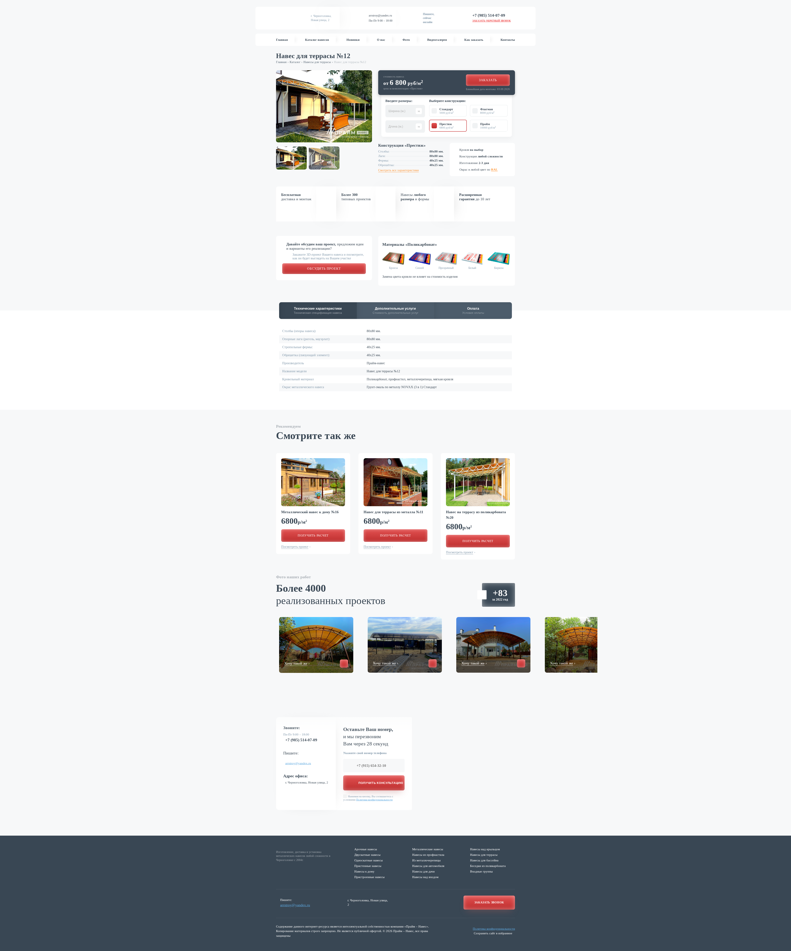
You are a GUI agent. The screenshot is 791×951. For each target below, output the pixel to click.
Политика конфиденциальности (494, 928)
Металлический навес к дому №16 (310, 512)
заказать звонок (489, 902)
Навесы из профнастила (428, 854)
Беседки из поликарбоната (488, 866)
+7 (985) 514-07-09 (301, 740)
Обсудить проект (324, 268)
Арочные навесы (365, 849)
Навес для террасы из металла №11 (393, 512)
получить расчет (313, 535)
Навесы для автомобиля (428, 866)
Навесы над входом (425, 877)
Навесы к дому (364, 871)
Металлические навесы (427, 849)
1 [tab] (391, 503)
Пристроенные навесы (369, 877)
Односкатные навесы (368, 860)
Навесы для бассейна (484, 860)
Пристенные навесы (367, 866)
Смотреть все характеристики (398, 170)
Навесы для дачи (423, 871)
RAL (494, 169)
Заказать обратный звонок (491, 20)
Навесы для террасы (483, 854)
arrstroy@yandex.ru (380, 15)
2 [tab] (400, 503)
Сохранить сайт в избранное (493, 933)
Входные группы (481, 871)
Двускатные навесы (367, 854)
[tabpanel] (313, 482)
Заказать (488, 80)
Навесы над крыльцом (485, 849)
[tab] (318, 310)
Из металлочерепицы (426, 860)
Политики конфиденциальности (374, 799)
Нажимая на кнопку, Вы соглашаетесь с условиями (368, 798)
